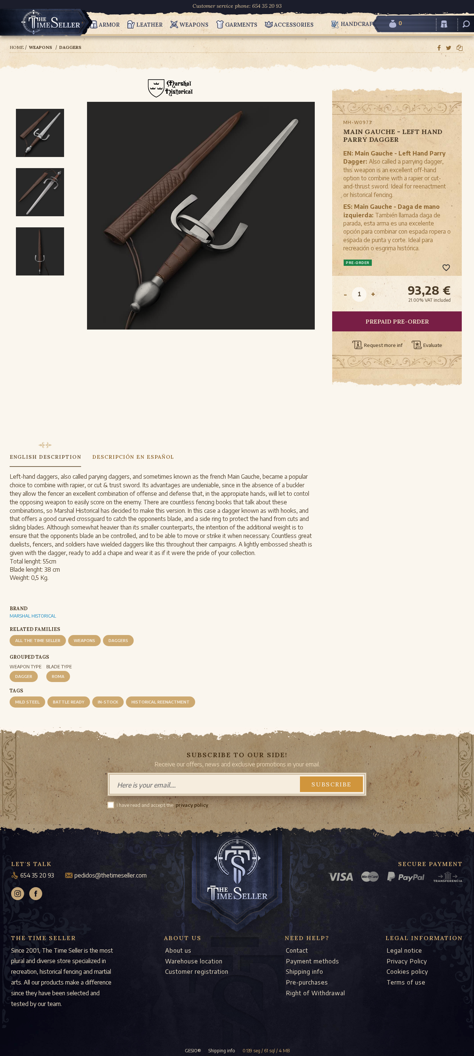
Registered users (444, 28)
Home (17, 47)
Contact (297, 950)
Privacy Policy (407, 961)
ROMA (58, 676)
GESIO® (193, 1050)
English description (45, 457)
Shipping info (304, 971)
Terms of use (406, 982)
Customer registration (196, 971)
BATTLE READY (68, 701)
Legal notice (404, 950)
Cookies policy (407, 971)
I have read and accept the (145, 805)
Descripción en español (133, 457)
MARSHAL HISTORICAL (33, 616)
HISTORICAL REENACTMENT (160, 701)
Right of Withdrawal (315, 993)
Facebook (35, 893)
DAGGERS (118, 640)
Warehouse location (194, 961)
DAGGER (23, 676)
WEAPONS (84, 640)
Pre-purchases (307, 982)
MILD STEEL (27, 701)
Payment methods (312, 961)
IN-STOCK (108, 701)
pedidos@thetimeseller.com (110, 875)
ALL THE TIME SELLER (37, 640)
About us (178, 950)
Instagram (17, 893)
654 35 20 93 (37, 875)
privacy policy (192, 805)
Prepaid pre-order (397, 321)
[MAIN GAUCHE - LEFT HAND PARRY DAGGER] (201, 249)
